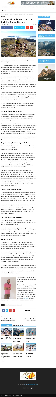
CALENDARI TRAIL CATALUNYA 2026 (17, 7)
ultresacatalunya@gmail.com (31, 384)
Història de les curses (41, 7)
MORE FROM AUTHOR (18, 325)
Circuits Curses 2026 (30, 7)
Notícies (6, 14)
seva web (25, 298)
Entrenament (18, 304)
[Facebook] (24, 388)
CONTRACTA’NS (5, 7)
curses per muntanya (9, 304)
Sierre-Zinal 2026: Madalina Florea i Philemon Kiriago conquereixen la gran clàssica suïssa (5, 354)
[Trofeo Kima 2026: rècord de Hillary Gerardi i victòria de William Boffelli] (18, 332)
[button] (53, 9)
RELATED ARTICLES (6, 325)
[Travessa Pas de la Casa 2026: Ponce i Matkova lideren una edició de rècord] (31, 332)
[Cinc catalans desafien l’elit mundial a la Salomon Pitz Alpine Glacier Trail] (31, 347)
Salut (3, 10)
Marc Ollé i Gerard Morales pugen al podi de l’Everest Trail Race (9, 319)
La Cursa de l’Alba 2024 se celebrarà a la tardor (30, 319)
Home (2, 14)
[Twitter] (31, 388)
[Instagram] (28, 388)
